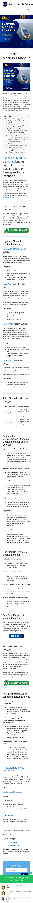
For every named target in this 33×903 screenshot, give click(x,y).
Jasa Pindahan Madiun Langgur (18, 134)
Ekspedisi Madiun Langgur (14, 147)
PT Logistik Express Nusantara (16, 152)
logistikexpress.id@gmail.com (12, 792)
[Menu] (28, 9)
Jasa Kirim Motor (10, 284)
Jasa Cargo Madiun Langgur (17, 132)
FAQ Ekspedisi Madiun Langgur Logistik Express (16, 150)
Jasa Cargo (8, 324)
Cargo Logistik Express (21, 4)
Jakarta (9, 800)
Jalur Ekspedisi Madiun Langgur (16, 135)
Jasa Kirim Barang (11, 249)
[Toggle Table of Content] (27, 116)
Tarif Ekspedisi (10, 206)
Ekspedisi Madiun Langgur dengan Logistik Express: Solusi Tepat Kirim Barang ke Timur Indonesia (16, 121)
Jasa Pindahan (9, 360)
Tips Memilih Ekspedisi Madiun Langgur (16, 142)
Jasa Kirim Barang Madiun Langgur (18, 128)
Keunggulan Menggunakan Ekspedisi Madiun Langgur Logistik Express (18, 138)
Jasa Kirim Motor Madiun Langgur (18, 130)
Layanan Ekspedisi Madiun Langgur (17, 127)
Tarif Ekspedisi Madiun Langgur (16, 125)
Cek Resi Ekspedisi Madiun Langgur (18, 145)
